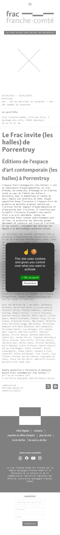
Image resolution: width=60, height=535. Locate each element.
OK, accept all (30, 277)
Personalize (30, 283)
